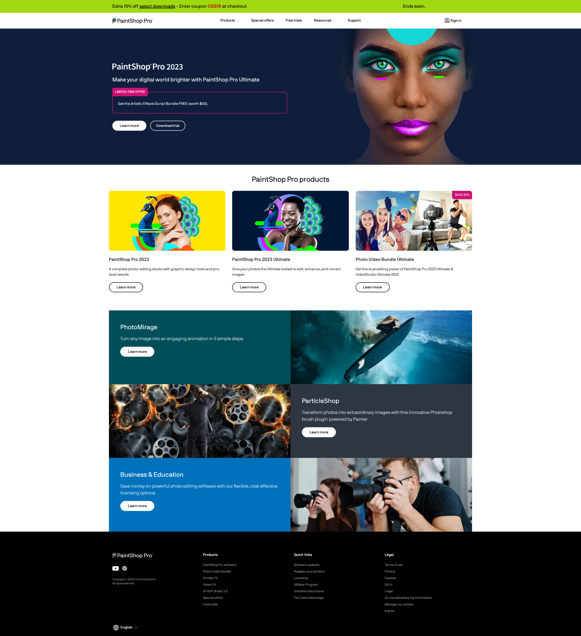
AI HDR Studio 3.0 (215, 591)
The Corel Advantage (309, 597)
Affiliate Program (306, 584)
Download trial (168, 126)
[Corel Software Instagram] (124, 568)
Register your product (309, 571)
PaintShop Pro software (219, 565)
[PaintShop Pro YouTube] (115, 568)
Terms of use (394, 565)
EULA (388, 584)
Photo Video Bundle (217, 571)
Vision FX (209, 584)
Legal (389, 591)
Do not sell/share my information (408, 597)
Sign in (456, 20)
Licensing (301, 578)
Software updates (306, 565)
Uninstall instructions (309, 591)
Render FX (210, 578)
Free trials (210, 604)
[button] (230, 21)
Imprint (390, 611)
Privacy (390, 571)
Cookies (390, 578)
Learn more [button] (129, 126)
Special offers (213, 597)
